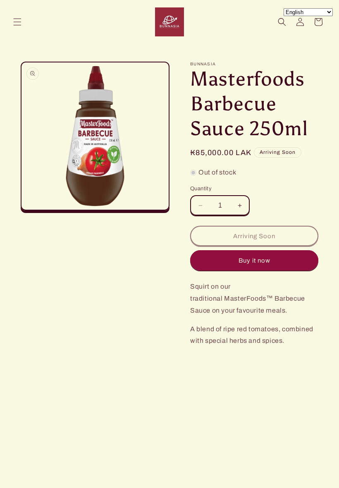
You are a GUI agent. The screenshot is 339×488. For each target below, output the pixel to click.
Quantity (201, 188)
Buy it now (254, 260)
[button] (17, 22)
